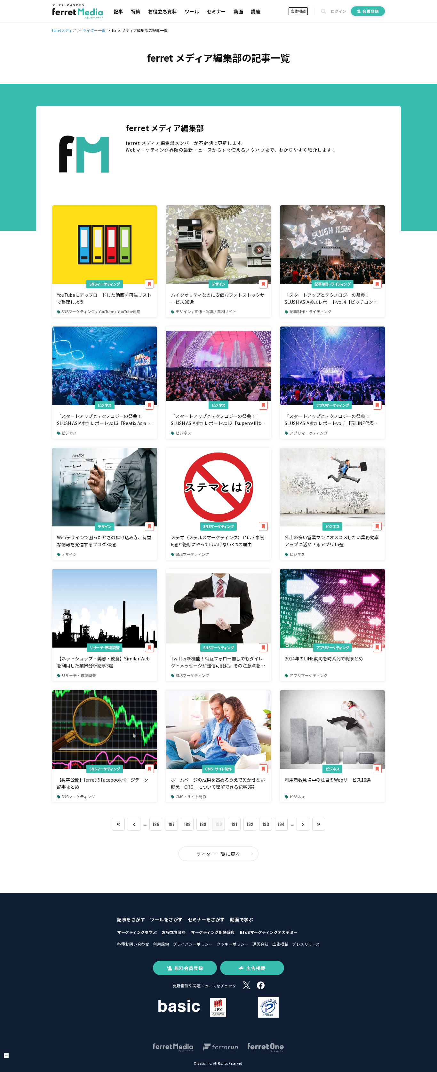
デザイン (218, 284)
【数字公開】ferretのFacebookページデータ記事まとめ (102, 783)
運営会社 (260, 944)
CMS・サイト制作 (218, 768)
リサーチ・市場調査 (105, 647)
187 (171, 824)
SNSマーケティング (104, 284)
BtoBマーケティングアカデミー (269, 932)
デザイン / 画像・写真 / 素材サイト (206, 311)
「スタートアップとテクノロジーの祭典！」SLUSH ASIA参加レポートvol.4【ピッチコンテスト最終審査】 (331, 299)
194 (281, 824)
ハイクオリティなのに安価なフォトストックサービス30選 (218, 298)
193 (265, 824)
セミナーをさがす (206, 919)
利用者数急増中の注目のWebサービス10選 (328, 779)
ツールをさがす (166, 919)
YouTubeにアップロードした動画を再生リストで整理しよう (104, 298)
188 (187, 824)
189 (203, 824)
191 (234, 824)
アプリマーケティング (332, 405)
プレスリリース (306, 944)
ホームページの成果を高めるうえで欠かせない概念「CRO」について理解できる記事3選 (218, 783)
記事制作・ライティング (332, 284)
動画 (238, 11)
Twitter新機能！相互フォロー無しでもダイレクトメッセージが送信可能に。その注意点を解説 (218, 662)
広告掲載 (298, 11)
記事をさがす (131, 919)
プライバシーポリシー (193, 944)
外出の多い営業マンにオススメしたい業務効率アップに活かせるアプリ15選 (332, 541)
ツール (192, 11)
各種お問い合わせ (133, 944)
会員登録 (370, 11)
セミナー (216, 11)
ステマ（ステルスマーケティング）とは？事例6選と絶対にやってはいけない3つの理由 (218, 541)
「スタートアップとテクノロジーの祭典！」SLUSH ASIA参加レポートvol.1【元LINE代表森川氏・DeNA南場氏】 (331, 420)
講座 (255, 11)
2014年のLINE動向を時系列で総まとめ (324, 658)
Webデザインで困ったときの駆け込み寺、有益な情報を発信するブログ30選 (104, 541)
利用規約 (161, 944)
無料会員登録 (188, 968)
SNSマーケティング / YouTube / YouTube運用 (100, 311)
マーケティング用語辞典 (213, 932)
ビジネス (105, 405)
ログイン (338, 11)
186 (156, 824)
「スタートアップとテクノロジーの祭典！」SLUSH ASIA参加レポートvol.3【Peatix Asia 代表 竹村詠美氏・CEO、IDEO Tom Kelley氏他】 (104, 420)
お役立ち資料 (162, 11)
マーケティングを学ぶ (137, 932)
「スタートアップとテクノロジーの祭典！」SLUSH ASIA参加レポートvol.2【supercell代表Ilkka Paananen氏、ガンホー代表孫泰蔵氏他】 (218, 420)
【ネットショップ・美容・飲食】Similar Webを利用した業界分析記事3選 (103, 662)
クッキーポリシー (233, 944)
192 (250, 824)
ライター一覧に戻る (218, 854)
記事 (118, 11)
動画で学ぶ (241, 919)
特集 (135, 11)
